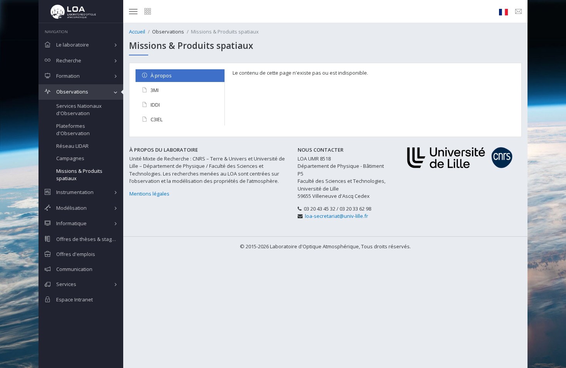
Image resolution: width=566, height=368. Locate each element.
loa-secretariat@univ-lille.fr (336, 215)
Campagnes (70, 158)
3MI (154, 90)
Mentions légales (149, 193)
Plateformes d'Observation (73, 129)
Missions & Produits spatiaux (79, 174)
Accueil (137, 31)
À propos (160, 75)
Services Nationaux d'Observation (79, 109)
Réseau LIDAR (72, 145)
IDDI (154, 104)
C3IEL (155, 119)
